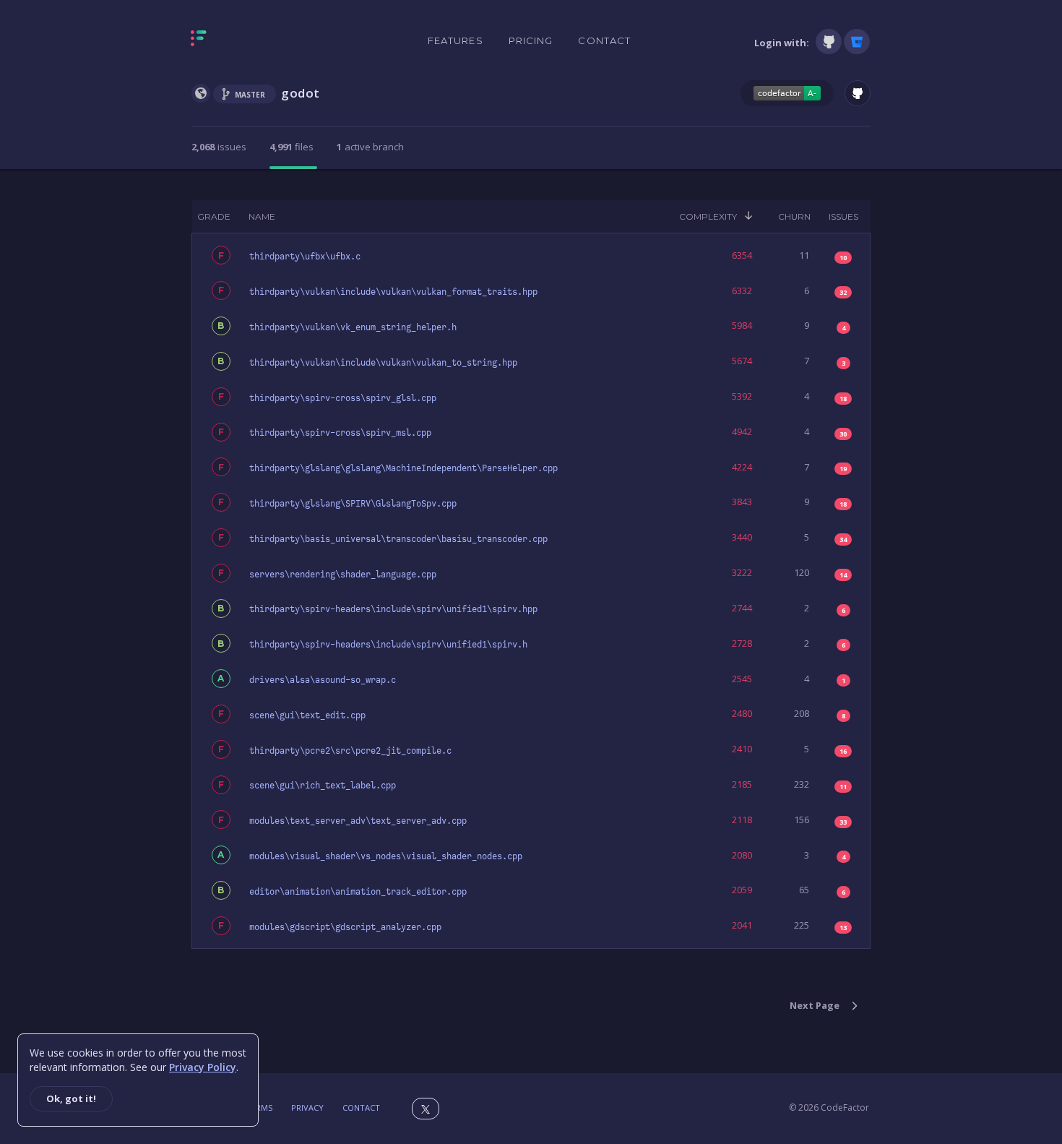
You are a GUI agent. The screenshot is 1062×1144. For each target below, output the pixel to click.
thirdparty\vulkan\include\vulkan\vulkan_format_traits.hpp (393, 292)
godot (300, 93)
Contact (604, 40)
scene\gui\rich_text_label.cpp (322, 785)
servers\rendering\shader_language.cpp (342, 574)
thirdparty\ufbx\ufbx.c (305, 256)
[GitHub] (829, 41)
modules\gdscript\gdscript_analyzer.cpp (345, 927)
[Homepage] (244, 41)
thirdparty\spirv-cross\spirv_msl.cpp (340, 433)
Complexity (708, 216)
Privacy (307, 1107)
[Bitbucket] (857, 41)
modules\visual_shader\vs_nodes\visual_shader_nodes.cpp (385, 856)
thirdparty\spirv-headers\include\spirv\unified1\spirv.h (388, 644)
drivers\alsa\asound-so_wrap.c (322, 680)
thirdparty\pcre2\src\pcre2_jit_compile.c (350, 751)
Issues (843, 216)
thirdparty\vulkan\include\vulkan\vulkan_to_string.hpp (383, 363)
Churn (794, 216)
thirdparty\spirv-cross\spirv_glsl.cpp (342, 398)
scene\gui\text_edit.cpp (307, 715)
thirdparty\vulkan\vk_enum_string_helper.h (353, 327)
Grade (213, 216)
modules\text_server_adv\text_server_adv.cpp (358, 821)
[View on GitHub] (858, 93)
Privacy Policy (202, 1067)
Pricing (531, 40)
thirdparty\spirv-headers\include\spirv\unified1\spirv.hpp (393, 609)
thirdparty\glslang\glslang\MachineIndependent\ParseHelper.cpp (403, 468)
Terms (259, 1107)
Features (455, 40)
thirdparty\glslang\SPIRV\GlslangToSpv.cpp (353, 503)
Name (262, 216)
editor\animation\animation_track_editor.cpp (358, 892)
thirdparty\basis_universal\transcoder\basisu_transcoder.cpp (398, 539)
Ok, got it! (71, 1098)
